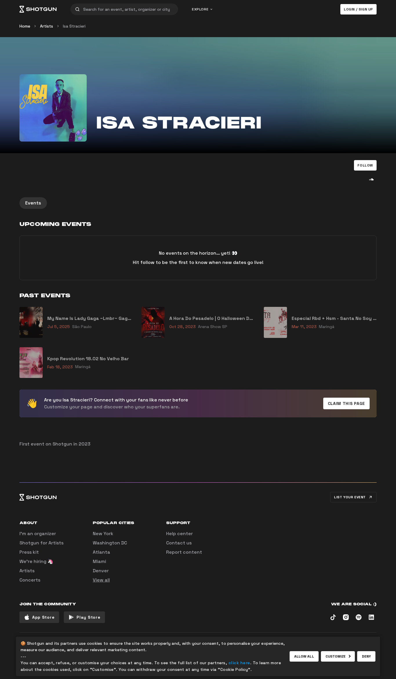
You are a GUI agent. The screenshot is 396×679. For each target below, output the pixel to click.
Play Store (88, 617)
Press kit (29, 552)
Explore (200, 9)
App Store (43, 617)
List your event (350, 497)
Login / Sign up (358, 9)
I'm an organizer (37, 533)
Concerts (29, 580)
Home (24, 26)
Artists (46, 26)
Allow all (304, 656)
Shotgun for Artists (41, 543)
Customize (336, 656)
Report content (184, 552)
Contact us (179, 543)
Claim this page (346, 403)
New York (103, 533)
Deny (366, 656)
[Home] (38, 9)
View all (101, 580)
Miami (99, 561)
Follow (365, 165)
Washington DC (110, 543)
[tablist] (198, 203)
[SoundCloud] (371, 179)
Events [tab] (33, 203)
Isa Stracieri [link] (74, 26)
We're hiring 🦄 (36, 561)
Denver (101, 571)
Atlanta (101, 552)
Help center (179, 533)
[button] (365, 165)
